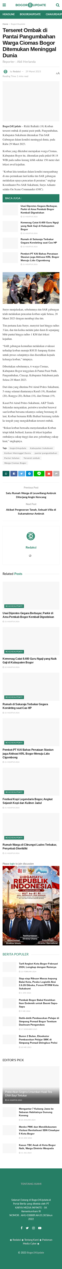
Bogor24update (30, 14)
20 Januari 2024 (27, 1120)
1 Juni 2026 (25, 993)
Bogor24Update (35, 1253)
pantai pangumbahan (46, 453)
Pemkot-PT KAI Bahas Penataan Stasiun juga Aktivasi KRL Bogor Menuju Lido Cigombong (40, 257)
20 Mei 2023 (25, 1047)
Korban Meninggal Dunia (17, 453)
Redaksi (17, 72)
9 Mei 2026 (25, 1011)
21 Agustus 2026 (30, 264)
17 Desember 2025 (28, 1029)
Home (5, 24)
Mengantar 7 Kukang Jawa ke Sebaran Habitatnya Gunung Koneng (36, 1112)
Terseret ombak (32, 458)
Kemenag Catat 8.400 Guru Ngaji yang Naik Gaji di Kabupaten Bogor (40, 226)
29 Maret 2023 (33, 72)
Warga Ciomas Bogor (15, 463)
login (12, 864)
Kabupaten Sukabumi (41, 448)
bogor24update (18, 448)
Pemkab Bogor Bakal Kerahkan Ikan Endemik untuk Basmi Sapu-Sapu (38, 1003)
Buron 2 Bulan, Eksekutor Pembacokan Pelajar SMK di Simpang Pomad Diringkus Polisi (38, 1039)
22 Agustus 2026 (30, 217)
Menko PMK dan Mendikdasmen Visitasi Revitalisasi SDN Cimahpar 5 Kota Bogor (39, 1130)
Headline (9, 14)
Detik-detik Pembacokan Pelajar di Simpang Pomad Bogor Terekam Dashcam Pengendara (39, 1021)
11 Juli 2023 (26, 1153)
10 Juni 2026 (26, 1138)
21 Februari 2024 (28, 972)
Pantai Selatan (12, 458)
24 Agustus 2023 (14, 1100)
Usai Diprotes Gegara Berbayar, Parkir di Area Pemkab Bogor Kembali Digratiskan (39, 209)
